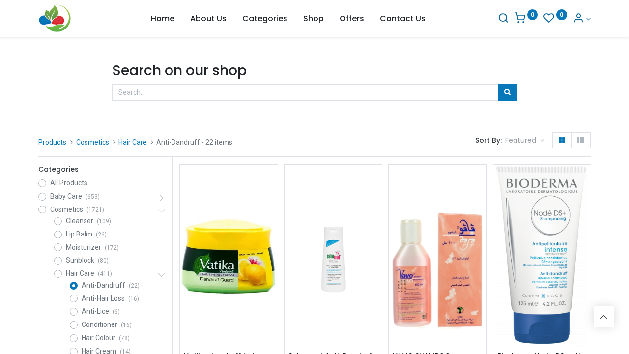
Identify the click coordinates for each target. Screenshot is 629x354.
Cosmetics (92, 142)
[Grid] (562, 140)
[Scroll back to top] (604, 316)
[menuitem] (162, 18)
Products (52, 142)
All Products (68, 183)
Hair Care (132, 142)
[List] (581, 140)
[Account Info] (582, 19)
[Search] (503, 19)
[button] (524, 140)
